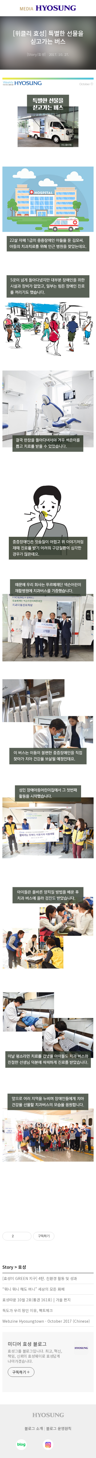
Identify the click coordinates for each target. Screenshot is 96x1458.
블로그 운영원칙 (58, 1428)
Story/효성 (36, 54)
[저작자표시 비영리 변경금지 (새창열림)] (61, 1236)
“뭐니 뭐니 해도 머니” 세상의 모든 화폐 (33, 1289)
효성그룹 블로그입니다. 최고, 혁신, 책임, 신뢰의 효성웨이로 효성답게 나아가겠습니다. (35, 1356)
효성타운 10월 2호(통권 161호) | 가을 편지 (36, 1299)
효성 (22, 1267)
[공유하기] (18, 1236)
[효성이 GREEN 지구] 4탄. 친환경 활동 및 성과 (39, 1278)
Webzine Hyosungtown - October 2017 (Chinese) (46, 1321)
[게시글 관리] (25, 1236)
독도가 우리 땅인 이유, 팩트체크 (27, 1310)
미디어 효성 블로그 (27, 1344)
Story (7, 1267)
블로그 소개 (34, 1428)
